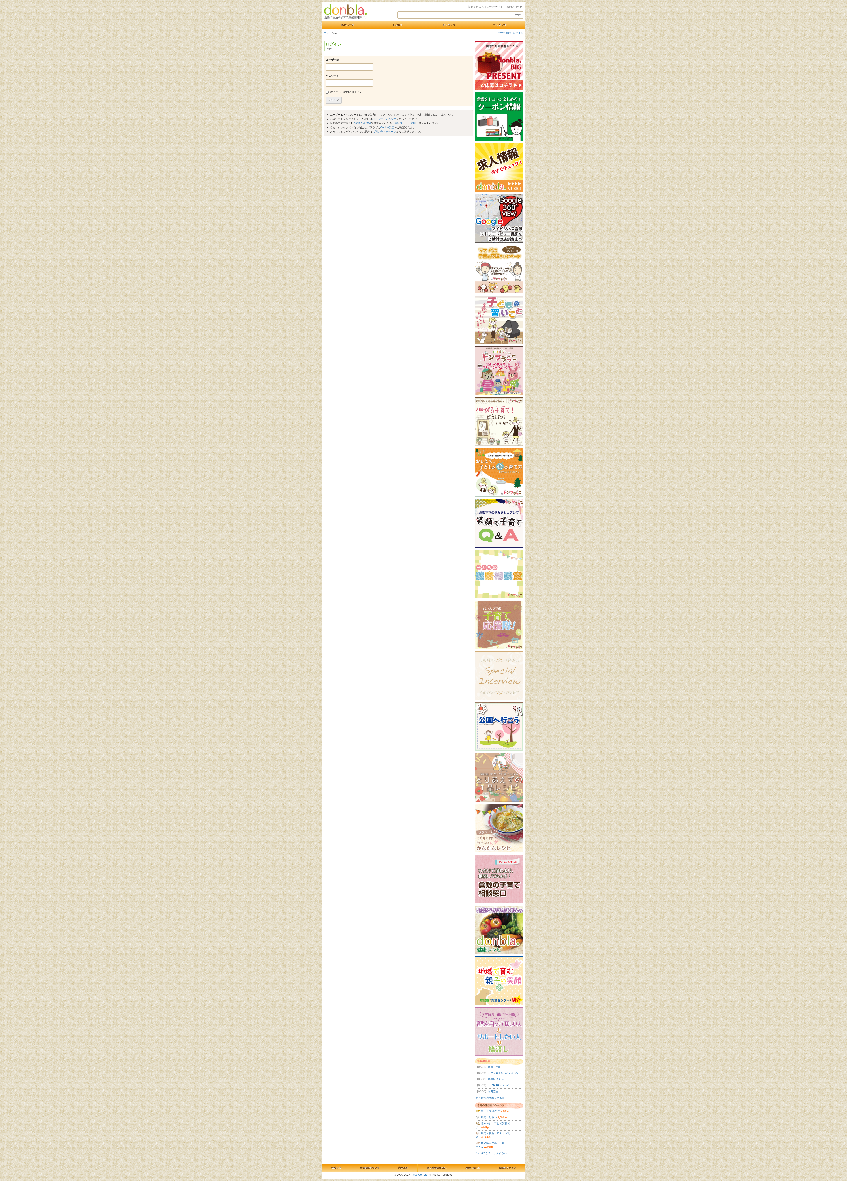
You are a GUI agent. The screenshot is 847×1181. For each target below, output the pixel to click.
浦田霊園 (487, 1091)
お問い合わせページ (384, 131)
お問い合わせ (514, 6)
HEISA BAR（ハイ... (494, 1085)
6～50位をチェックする (491, 1153)
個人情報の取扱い (436, 1167)
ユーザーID (332, 59)
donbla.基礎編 (362, 123)
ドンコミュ (448, 24)
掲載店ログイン (507, 1167)
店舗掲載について (369, 1167)
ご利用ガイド (495, 6)
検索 (518, 15)
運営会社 (336, 1167)
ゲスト (328, 32)
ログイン (518, 32)
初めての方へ (476, 6)
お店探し (398, 24)
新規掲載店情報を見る (490, 1097)
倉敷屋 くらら (490, 1079)
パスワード (332, 75)
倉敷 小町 (488, 1067)
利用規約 (403, 1167)
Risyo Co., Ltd (419, 1174)
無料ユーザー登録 (405, 123)
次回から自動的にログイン (346, 91)
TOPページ (347, 24)
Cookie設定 (387, 127)
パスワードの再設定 (384, 118)
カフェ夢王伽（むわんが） (497, 1073)
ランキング (499, 24)
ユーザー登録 (503, 32)
